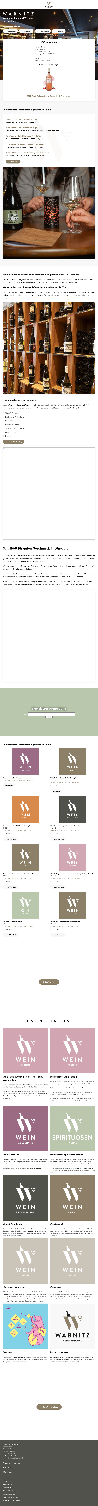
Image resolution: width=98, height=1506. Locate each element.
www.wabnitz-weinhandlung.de (13, 1458)
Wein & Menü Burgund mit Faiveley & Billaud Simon (27, 152)
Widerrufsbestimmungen (11, 1491)
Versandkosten (8, 1484)
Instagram (8, 1472)
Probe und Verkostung (14, 416)
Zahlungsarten (7, 1487)
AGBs (5, 1481)
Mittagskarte (11, 31)
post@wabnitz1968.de (10, 1455)
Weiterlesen (9, 785)
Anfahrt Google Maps (12, 1463)
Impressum (6, 1478)
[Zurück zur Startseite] (49, 4)
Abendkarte (27, 31)
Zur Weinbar (50, 982)
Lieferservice (10, 420)
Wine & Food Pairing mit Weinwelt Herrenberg (25, 144)
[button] (94, 4)
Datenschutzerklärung (10, 1497)
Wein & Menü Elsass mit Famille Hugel (22, 127)
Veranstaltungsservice (14, 428)
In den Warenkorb (10, 839)
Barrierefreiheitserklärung (11, 1500)
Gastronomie (10, 432)
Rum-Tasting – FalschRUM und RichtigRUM (24, 136)
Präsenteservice (12, 424)
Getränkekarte (44, 31)
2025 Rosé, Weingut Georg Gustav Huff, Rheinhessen (49, 96)
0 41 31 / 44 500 (9, 1451)
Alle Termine (14, 162)
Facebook (8, 1468)
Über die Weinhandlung (14, 442)
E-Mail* (25, 714)
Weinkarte (60, 31)
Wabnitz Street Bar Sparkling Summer (21, 119)
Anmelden (49, 717)
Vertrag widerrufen (9, 1494)
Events (8, 436)
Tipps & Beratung (12, 413)
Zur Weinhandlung (50, 1407)
